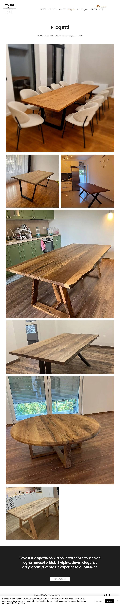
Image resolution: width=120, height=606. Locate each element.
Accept (109, 601)
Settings (99, 601)
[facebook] (109, 595)
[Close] (117, 601)
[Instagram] (105, 595)
